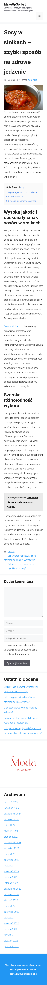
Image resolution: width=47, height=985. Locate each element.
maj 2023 (8, 865)
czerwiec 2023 (11, 859)
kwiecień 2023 (11, 871)
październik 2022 (12, 888)
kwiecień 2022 (11, 923)
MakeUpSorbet (15, 4)
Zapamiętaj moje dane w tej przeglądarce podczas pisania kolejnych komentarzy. (22, 650)
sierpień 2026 (11, 802)
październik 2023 (12, 842)
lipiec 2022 (9, 906)
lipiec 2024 (9, 825)
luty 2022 (8, 935)
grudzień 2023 (11, 836)
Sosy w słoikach (12, 326)
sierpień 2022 (11, 900)
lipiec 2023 (9, 854)
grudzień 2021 (11, 946)
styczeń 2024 (11, 831)
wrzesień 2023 (11, 848)
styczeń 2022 (11, 940)
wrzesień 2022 (11, 894)
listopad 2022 (11, 883)
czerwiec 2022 (11, 911)
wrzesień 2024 (11, 819)
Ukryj (22, 187)
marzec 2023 (10, 877)
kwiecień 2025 (11, 808)
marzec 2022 (10, 929)
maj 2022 (8, 917)
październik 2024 (12, 813)
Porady (11, 551)
